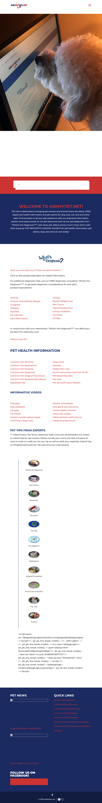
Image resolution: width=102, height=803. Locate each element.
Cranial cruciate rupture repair (25, 417)
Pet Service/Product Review (66, 382)
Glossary (57, 365)
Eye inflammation (19, 318)
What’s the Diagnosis (64, 700)
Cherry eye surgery (62, 413)
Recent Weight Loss (63, 301)
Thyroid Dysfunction (63, 308)
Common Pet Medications (23, 365)
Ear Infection (16, 315)
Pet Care (57, 379)
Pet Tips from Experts (27, 430)
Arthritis (14, 297)
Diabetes (14, 308)
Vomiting (57, 315)
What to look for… (19, 339)
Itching (56, 297)
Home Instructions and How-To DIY (70, 372)
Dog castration (17, 407)
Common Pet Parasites (22, 369)
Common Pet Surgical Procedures (27, 376)
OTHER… (57, 318)
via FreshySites (61, 799)
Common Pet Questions (22, 372)
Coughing (15, 304)
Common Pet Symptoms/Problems (28, 379)
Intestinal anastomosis (64, 420)
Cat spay (14, 410)
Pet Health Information (35, 351)
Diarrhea (14, 311)
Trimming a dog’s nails (21, 420)
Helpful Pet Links (61, 369)
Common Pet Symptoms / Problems (72, 726)
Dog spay (15, 403)
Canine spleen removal (64, 410)
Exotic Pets (58, 362)
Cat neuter (15, 413)
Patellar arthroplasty (63, 403)
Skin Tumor (58, 304)
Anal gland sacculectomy (65, 407)
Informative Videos (26, 392)
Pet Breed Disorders (63, 376)
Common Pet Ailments (21, 362)
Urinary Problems (61, 311)
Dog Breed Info (18, 382)
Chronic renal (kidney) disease (25, 301)
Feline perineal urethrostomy (67, 417)
